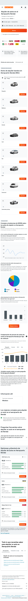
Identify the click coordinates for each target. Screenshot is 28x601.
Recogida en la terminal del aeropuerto (11, 34)
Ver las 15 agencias (5, 533)
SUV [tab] (18, 347)
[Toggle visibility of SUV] (6, 291)
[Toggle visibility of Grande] (17, 289)
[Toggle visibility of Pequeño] (7, 289)
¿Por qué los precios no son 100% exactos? (12, 588)
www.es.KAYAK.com (6, 595)
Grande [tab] (13, 347)
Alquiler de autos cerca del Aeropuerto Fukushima (12, 565)
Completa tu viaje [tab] (15, 550)
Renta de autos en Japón (19, 595)
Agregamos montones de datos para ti (11, 586)
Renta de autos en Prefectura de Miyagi (13, 596)
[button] (2, 7)
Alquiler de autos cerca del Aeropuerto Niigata (13, 560)
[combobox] (8, 16)
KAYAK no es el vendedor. (8, 583)
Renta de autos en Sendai (6, 597)
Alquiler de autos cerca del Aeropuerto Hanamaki (14, 562)
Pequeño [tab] (7, 347)
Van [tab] (22, 347)
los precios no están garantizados (8, 579)
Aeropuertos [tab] (6, 550)
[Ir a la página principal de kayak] (9, 7)
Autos (12, 595)
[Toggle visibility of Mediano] (17, 291)
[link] (14, 326)
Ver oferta (23, 94)
